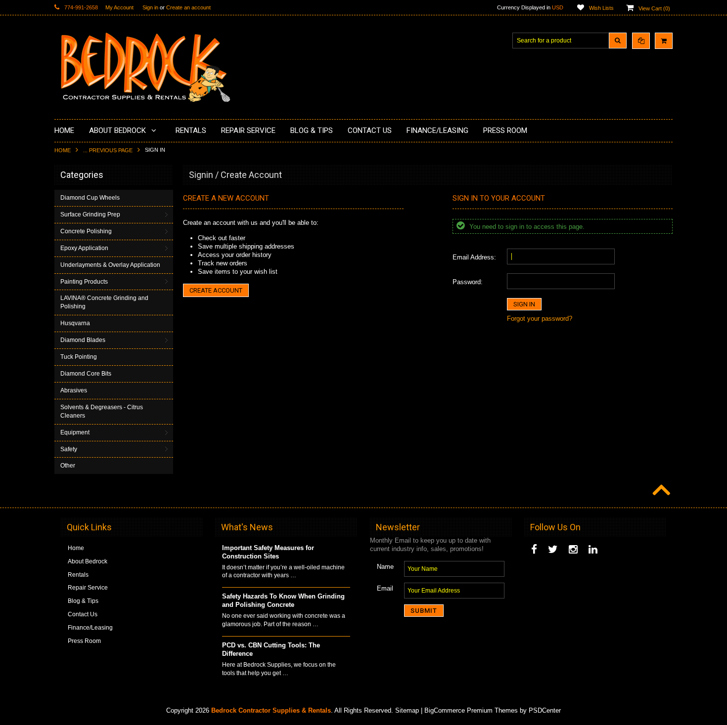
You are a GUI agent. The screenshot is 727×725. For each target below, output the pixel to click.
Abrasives (73, 390)
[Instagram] (573, 549)
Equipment (75, 432)
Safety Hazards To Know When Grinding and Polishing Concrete (283, 600)
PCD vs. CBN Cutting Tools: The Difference (271, 649)
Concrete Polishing (86, 231)
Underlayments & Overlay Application (110, 264)
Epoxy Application (84, 248)
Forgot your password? (539, 318)
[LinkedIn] (593, 549)
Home (62, 150)
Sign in (150, 7)
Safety (68, 449)
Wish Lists (601, 8)
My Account (119, 7)
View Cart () (654, 8)
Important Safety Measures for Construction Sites (268, 552)
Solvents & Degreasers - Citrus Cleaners (101, 411)
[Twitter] (553, 549)
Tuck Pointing (78, 356)
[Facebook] (534, 549)
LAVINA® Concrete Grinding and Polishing (104, 302)
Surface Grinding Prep (90, 214)
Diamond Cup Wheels (90, 197)
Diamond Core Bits (85, 373)
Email (385, 588)
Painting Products (84, 281)
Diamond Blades (82, 340)
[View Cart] (664, 41)
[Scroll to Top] (660, 491)
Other (67, 465)
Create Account (215, 290)
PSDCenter (545, 710)
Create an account (188, 7)
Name (385, 566)
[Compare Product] (641, 41)
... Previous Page (108, 150)
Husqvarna (75, 323)
